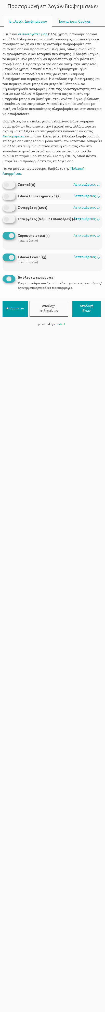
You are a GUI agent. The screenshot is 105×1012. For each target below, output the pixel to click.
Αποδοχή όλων (86, 308)
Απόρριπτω (15, 308)
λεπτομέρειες (86, 184)
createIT (59, 324)
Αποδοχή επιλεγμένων (49, 308)
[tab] (28, 21)
